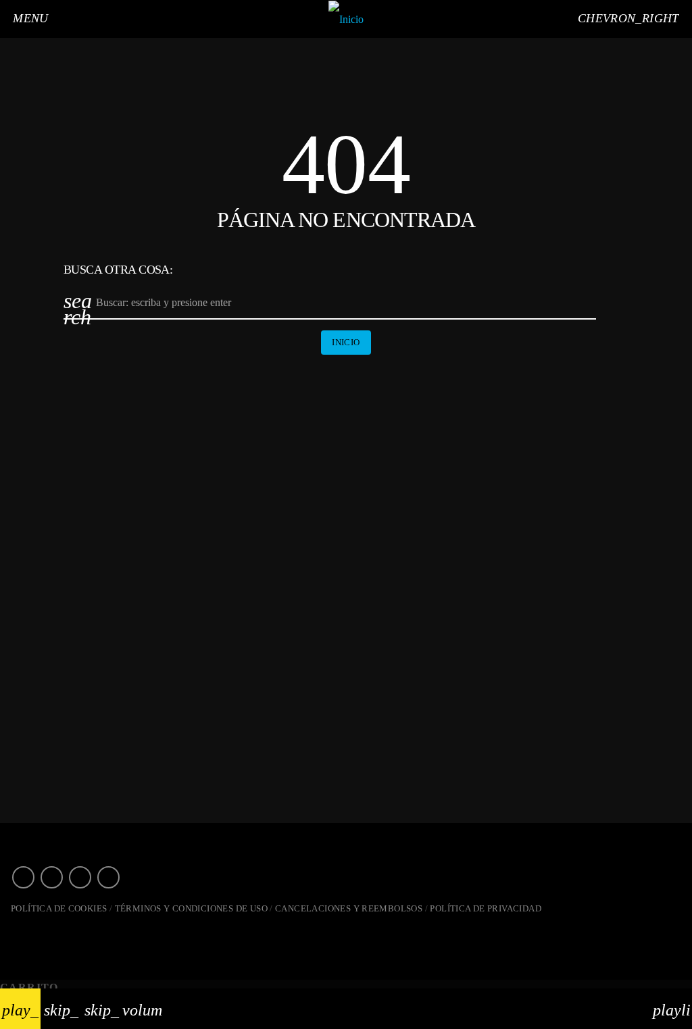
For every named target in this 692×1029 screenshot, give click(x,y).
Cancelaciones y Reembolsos (348, 908)
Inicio (346, 342)
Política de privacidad (485, 908)
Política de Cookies (59, 908)
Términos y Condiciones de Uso (191, 908)
